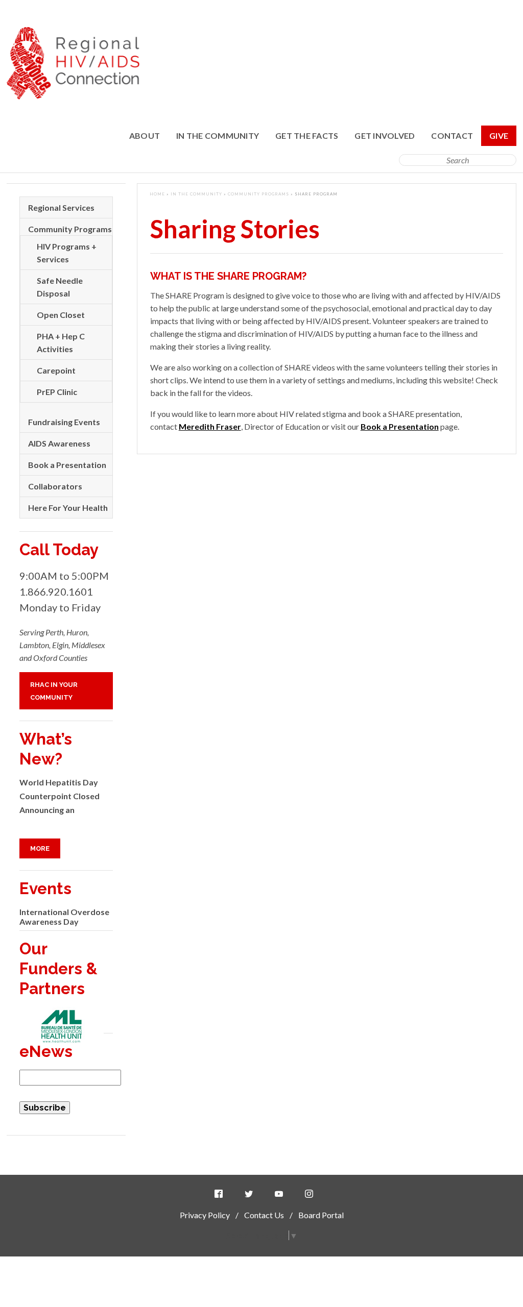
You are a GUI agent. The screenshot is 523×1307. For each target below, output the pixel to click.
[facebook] (221, 1194)
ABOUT (144, 135)
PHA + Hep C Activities (61, 342)
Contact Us (264, 1215)
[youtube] (281, 1194)
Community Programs (258, 193)
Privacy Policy (205, 1215)
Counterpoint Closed (59, 796)
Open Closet (61, 314)
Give (498, 135)
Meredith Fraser (210, 426)
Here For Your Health (68, 507)
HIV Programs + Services (67, 252)
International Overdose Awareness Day (64, 916)
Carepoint (56, 370)
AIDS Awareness (59, 443)
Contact (452, 135)
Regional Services (61, 207)
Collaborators (55, 486)
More (40, 848)
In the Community (217, 135)
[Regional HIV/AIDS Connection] (73, 96)
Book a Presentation (400, 426)
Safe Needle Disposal (60, 287)
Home (157, 193)
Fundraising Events (64, 422)
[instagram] (311, 1194)
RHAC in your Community (54, 691)
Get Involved (384, 135)
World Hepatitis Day (58, 782)
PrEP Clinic (57, 392)
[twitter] (251, 1194)
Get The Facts (306, 135)
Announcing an (47, 810)
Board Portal (321, 1215)
